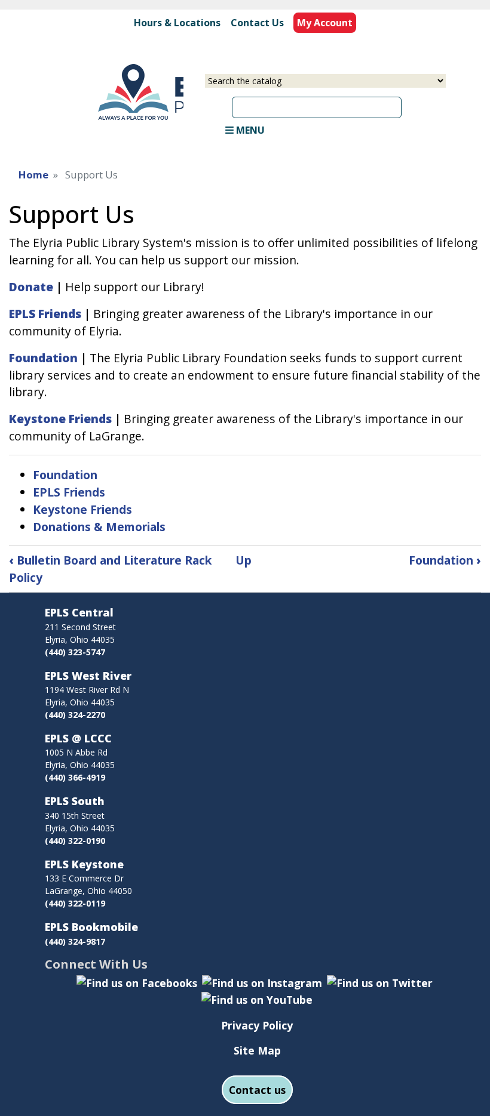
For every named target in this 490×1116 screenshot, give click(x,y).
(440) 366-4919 (75, 777)
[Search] (406, 103)
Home (33, 174)
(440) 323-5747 (75, 652)
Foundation (65, 475)
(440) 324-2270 (75, 714)
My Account (325, 22)
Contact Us (257, 22)
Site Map (257, 1050)
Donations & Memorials (99, 527)
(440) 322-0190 (75, 840)
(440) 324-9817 (75, 941)
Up (243, 560)
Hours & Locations (177, 22)
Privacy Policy (257, 1025)
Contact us (257, 1090)
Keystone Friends (82, 509)
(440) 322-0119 (75, 903)
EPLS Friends (69, 492)
